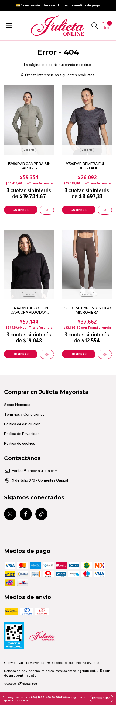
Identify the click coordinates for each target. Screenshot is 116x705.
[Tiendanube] (21, 684)
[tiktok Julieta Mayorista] (41, 514)
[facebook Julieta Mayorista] (26, 514)
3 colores (29, 149)
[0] (106, 27)
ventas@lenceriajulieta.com (35, 470)
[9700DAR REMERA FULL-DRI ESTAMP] (105, 210)
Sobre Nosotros (17, 404)
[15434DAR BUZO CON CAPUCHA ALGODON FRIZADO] (47, 354)
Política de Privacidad (22, 434)
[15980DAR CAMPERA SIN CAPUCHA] (47, 210)
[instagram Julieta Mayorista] (10, 514)
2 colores (87, 294)
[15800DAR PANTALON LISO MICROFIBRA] (105, 354)
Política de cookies (19, 443)
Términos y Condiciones (24, 414)
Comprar (21, 209)
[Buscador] (94, 25)
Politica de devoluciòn (22, 424)
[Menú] (9, 25)
